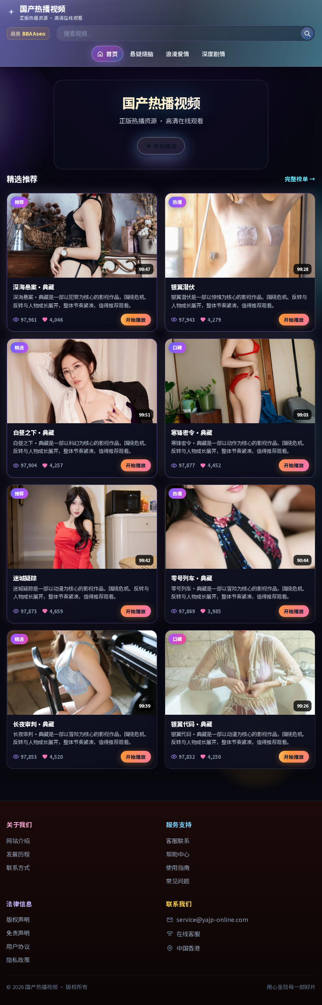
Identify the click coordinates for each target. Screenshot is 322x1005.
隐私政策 (18, 960)
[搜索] (307, 33)
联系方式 (18, 867)
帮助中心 (178, 854)
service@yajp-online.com (212, 919)
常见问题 (178, 881)
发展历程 (18, 854)
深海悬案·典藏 (33, 286)
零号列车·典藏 (191, 577)
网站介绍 (18, 840)
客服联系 (178, 840)
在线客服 (188, 933)
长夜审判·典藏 (33, 723)
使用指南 (178, 867)
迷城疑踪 (24, 577)
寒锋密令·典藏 (191, 432)
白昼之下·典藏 (33, 432)
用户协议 (18, 946)
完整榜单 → (300, 178)
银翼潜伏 (183, 286)
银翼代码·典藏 (191, 723)
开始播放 (165, 146)
